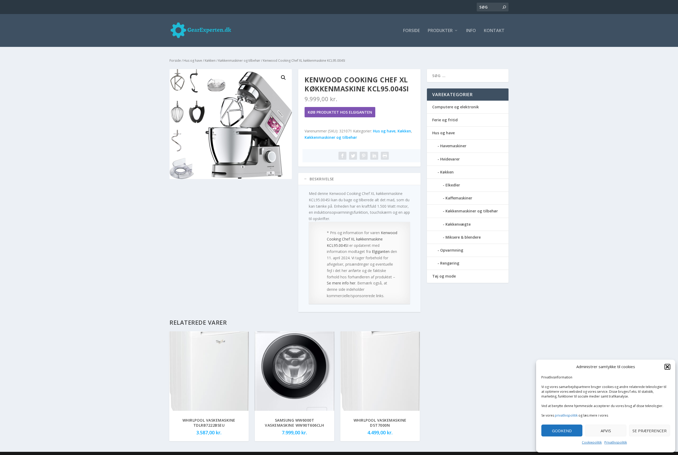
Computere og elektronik (455, 106)
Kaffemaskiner (458, 197)
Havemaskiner (453, 145)
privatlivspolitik (566, 415)
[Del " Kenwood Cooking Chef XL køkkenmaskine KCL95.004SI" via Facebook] (342, 156)
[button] (667, 366)
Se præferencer (649, 430)
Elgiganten (381, 251)
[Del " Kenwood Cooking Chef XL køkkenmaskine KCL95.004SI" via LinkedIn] (374, 156)
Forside (411, 30)
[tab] (359, 179)
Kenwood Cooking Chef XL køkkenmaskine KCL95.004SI (362, 239)
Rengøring (449, 263)
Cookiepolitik (592, 442)
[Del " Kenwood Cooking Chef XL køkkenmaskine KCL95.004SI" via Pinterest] (364, 156)
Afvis (606, 430)
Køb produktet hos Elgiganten (340, 112)
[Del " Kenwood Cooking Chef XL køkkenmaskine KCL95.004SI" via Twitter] (353, 156)
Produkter (440, 30)
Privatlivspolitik (615, 442)
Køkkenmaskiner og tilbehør (239, 60)
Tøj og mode (444, 276)
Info (471, 30)
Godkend (562, 430)
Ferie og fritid (445, 119)
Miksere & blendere (463, 237)
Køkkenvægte (458, 224)
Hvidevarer (450, 159)
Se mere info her (341, 283)
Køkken (210, 60)
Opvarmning (451, 250)
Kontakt (494, 30)
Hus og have (193, 60)
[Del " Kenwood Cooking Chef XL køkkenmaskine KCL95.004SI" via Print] (385, 156)
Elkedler (452, 185)
